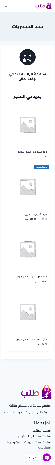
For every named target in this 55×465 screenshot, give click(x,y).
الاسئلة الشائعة (42, 430)
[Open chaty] (47, 457)
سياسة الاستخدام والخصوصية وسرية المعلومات (29, 444)
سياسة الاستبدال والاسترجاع (34, 436)
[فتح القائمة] (6, 6)
